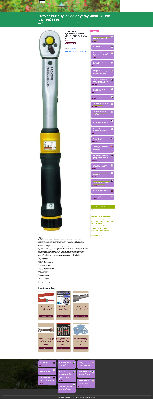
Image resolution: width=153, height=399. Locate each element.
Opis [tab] (41, 234)
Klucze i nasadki (73, 48)
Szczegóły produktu (70, 43)
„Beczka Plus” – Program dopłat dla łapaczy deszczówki (101, 234)
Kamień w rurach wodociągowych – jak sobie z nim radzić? (102, 222)
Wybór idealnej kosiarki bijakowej (100, 230)
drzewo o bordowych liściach (74, 50)
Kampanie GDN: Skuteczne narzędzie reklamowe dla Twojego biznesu (101, 218)
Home (39, 23)
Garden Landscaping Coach (88, 397)
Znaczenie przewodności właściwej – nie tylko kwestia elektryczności (102, 227)
